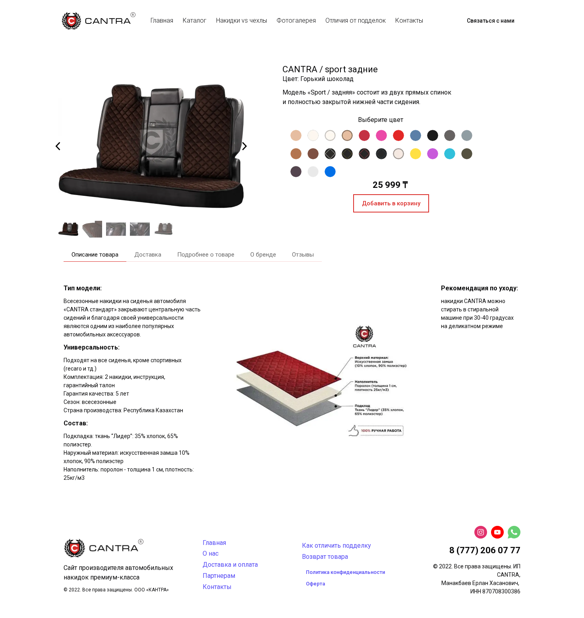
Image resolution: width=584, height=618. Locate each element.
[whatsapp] (514, 532)
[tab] (95, 255)
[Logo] (98, 20)
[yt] (497, 532)
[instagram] (480, 532)
